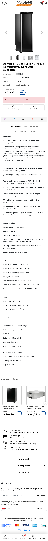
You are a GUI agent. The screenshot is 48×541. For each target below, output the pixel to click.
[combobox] (4, 509)
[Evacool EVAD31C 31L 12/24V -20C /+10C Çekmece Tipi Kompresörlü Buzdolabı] (36, 395)
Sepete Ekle (13, 419)
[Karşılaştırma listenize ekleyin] (24, 119)
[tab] (15, 126)
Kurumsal (24, 459)
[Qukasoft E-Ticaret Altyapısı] (24, 530)
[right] (45, 403)
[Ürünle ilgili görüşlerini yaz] (15, 119)
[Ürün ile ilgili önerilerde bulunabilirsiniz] (42, 119)
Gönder (42, 495)
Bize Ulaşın (24, 472)
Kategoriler (24, 465)
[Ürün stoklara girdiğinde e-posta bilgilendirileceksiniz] (33, 119)
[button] (6, 32)
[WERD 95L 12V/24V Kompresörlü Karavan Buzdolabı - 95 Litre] (12, 395)
